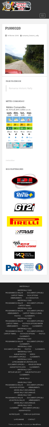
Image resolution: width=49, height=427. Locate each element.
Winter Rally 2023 (25, 318)
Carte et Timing (17, 295)
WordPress (37, 424)
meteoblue (10, 160)
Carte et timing (10, 334)
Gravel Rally (24, 378)
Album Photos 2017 (33, 372)
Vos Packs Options (17, 387)
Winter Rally (24, 286)
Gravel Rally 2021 (25, 395)
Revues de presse (35, 364)
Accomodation (32, 298)
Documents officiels (35, 293)
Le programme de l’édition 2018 (24, 362)
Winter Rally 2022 (25, 329)
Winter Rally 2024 (25, 308)
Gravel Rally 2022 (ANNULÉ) (24, 392)
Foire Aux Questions (32, 414)
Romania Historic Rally (20, 88)
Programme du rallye (14, 293)
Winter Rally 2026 (25, 290)
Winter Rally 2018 (25, 359)
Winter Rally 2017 (25, 370)
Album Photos (20, 354)
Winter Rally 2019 (25, 352)
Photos (17, 316)
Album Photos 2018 (17, 367)
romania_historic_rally (30, 35)
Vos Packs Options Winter (32, 323)
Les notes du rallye (17, 400)
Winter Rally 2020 (25, 346)
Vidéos (32, 354)
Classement (14, 408)
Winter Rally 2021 (25, 339)
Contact (31, 419)
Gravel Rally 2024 (25, 382)
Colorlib (19, 424)
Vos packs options (27, 334)
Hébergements (16, 298)
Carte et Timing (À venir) (32, 313)
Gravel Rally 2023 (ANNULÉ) (24, 390)
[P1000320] (24, 59)
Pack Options (32, 295)
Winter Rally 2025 (25, 300)
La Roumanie (19, 419)
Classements (30, 316)
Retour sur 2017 (14, 372)
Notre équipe (14, 414)
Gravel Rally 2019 (25, 405)
